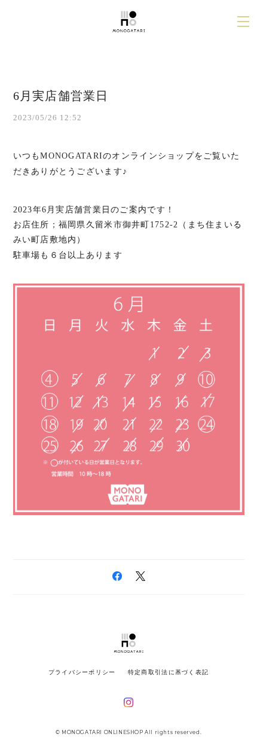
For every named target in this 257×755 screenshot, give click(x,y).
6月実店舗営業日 (61, 95)
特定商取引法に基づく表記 (168, 672)
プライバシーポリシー (82, 672)
